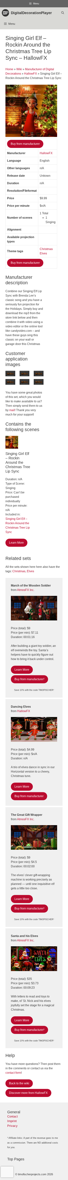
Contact (12, 1116)
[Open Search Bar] (62, 12)
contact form (13, 1072)
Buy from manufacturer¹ (29, 679)
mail (12, 410)
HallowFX (30, 73)
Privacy (12, 1126)
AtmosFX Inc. (25, 589)
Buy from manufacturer (25, 143)
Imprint (12, 1121)
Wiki (19, 69)
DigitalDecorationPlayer (31, 13)
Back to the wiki (19, 1083)
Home (9, 69)
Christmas (46, 249)
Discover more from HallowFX (28, 1092)
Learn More (16, 542)
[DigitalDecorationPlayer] (6, 12)
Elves (43, 253)
